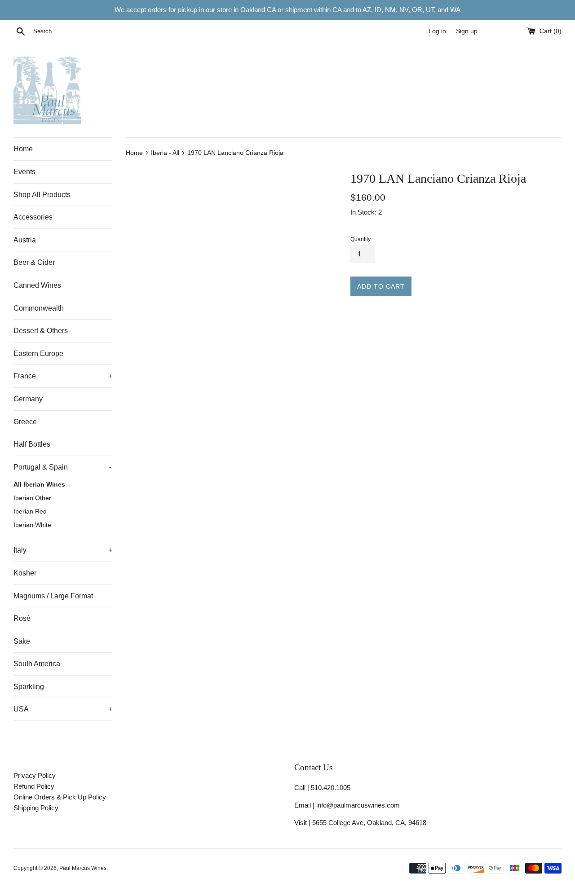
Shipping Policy (35, 808)
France (62, 376)
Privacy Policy (34, 775)
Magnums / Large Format (53, 596)
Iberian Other (32, 498)
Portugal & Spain (62, 467)
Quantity (360, 239)
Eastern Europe (38, 353)
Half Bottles (31, 444)
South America (36, 663)
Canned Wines (37, 285)
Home (23, 149)
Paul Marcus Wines (82, 868)
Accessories (33, 217)
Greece (25, 422)
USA (62, 709)
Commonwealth (38, 308)
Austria (24, 240)
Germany (28, 399)
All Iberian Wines (39, 484)
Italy (62, 550)
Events (24, 172)
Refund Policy (33, 786)
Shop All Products (42, 194)
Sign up (467, 31)
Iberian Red (30, 511)
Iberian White (32, 525)
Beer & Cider (34, 262)
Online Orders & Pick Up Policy (59, 797)
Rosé (22, 618)
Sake (21, 641)
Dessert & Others (40, 330)
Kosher (24, 573)
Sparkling (28, 686)
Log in (437, 31)
